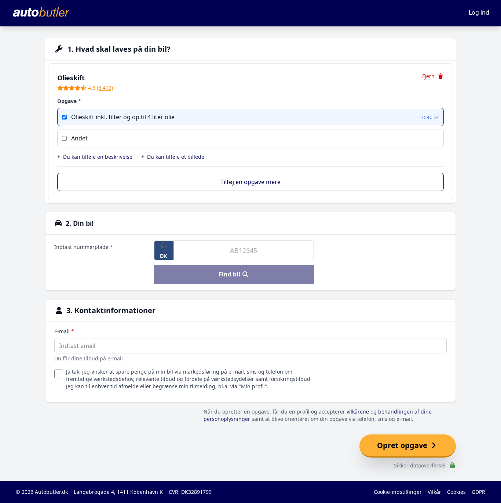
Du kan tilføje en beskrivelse (94, 156)
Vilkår (434, 491)
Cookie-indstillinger (398, 491)
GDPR (478, 491)
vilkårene (358, 411)
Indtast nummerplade (83, 246)
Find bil (230, 274)
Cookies (456, 491)
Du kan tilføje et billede (172, 156)
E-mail (64, 331)
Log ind (479, 12)
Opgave (69, 101)
